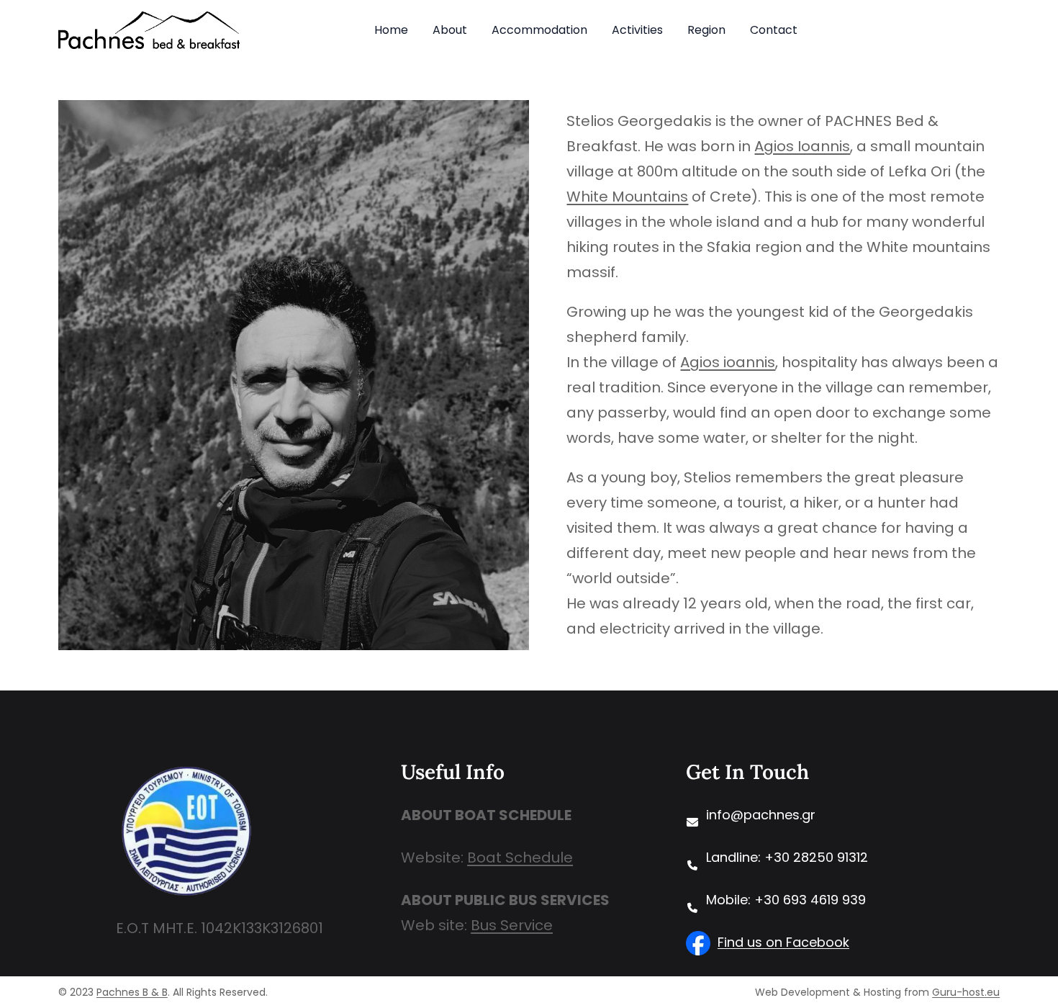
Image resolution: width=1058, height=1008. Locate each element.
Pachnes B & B (132, 992)
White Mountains (627, 196)
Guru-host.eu (966, 992)
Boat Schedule (520, 857)
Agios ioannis (727, 362)
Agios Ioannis (802, 146)
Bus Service (512, 925)
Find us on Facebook (783, 942)
